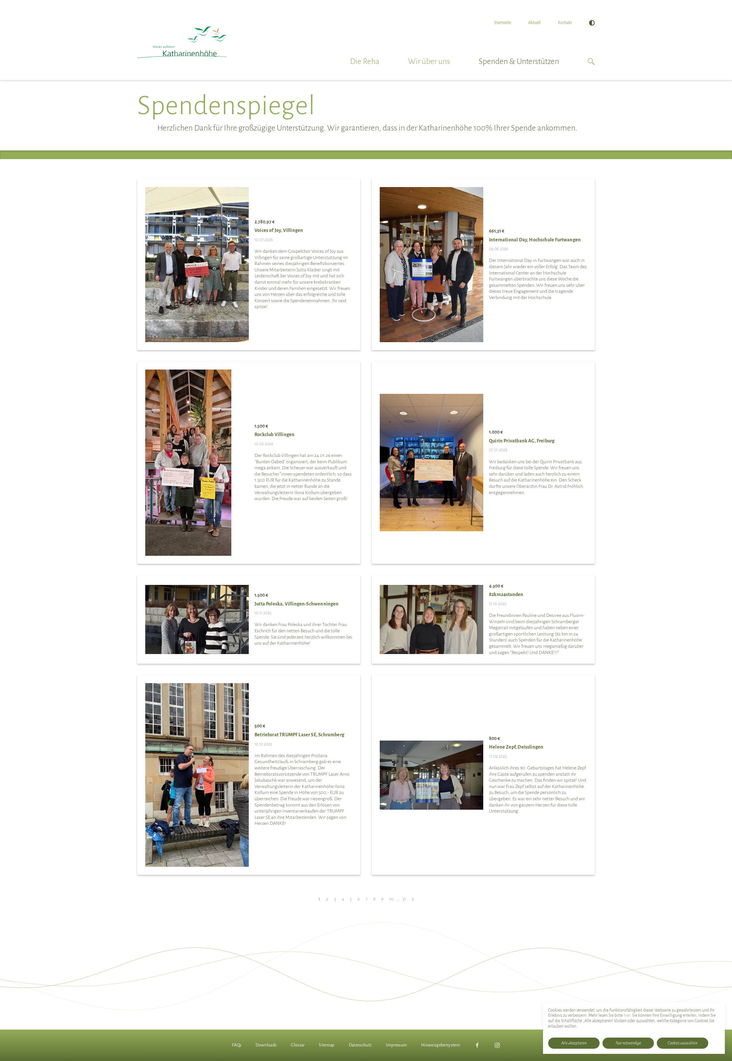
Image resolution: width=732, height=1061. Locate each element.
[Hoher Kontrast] (592, 22)
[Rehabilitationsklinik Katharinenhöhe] (182, 42)
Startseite (502, 22)
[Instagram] (497, 1045)
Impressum (396, 1045)
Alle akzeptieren (574, 1043)
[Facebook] (477, 1045)
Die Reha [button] (364, 61)
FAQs (236, 1045)
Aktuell (534, 22)
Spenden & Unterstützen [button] (519, 61)
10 (391, 899)
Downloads (266, 1045)
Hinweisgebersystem (440, 1045)
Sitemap (326, 1045)
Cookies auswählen (682, 1043)
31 (404, 899)
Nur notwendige (628, 1043)
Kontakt (565, 22)
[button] (591, 61)
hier (627, 1015)
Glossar (298, 1045)
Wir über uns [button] (429, 61)
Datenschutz (360, 1045)
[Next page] (413, 899)
